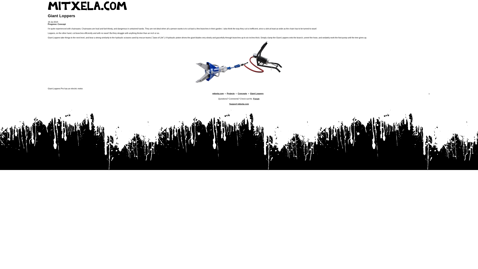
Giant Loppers (257, 94)
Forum (256, 99)
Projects (231, 94)
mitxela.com (218, 94)
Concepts (242, 94)
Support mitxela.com (239, 104)
